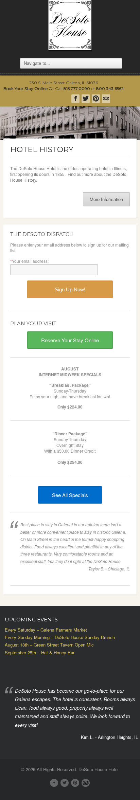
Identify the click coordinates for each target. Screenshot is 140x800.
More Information (106, 199)
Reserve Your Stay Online (70, 340)
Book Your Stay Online (25, 88)
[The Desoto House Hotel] (70, 25)
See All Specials (70, 494)
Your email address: (29, 261)
